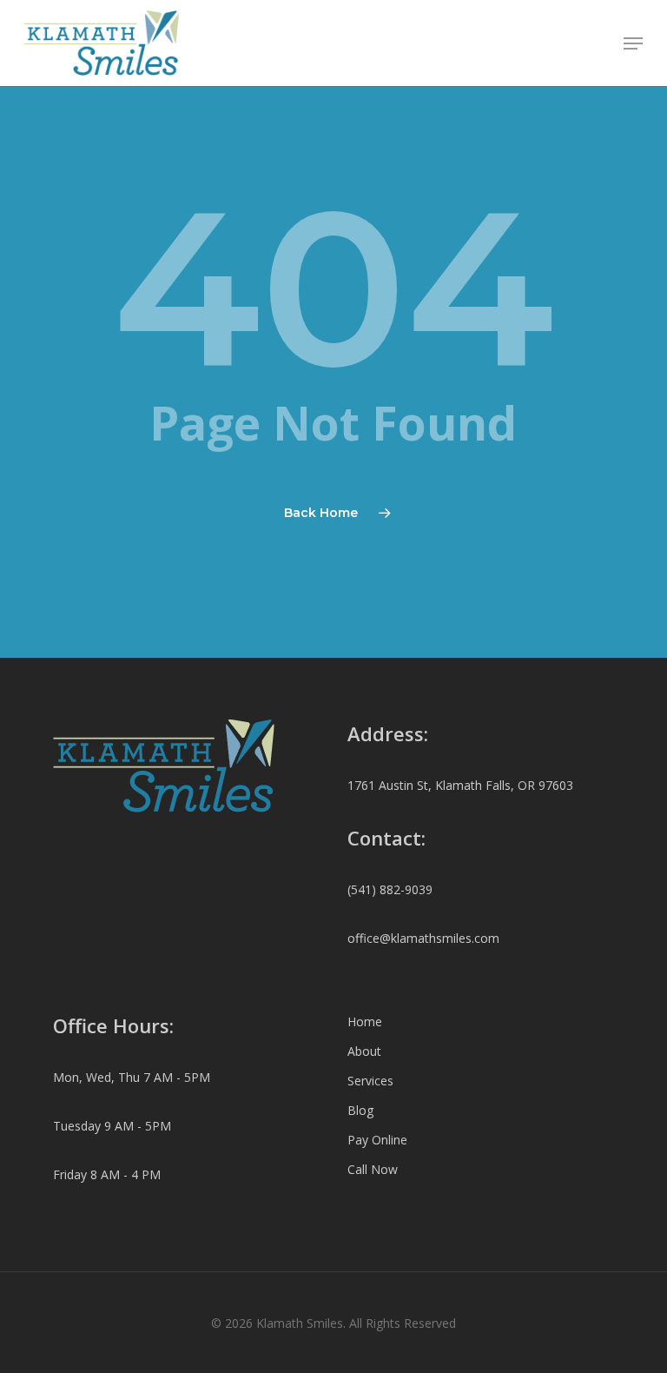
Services (370, 1080)
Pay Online (377, 1139)
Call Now (372, 1169)
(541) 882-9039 (390, 889)
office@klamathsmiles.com (423, 938)
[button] (633, 43)
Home (364, 1021)
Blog (360, 1110)
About (364, 1051)
